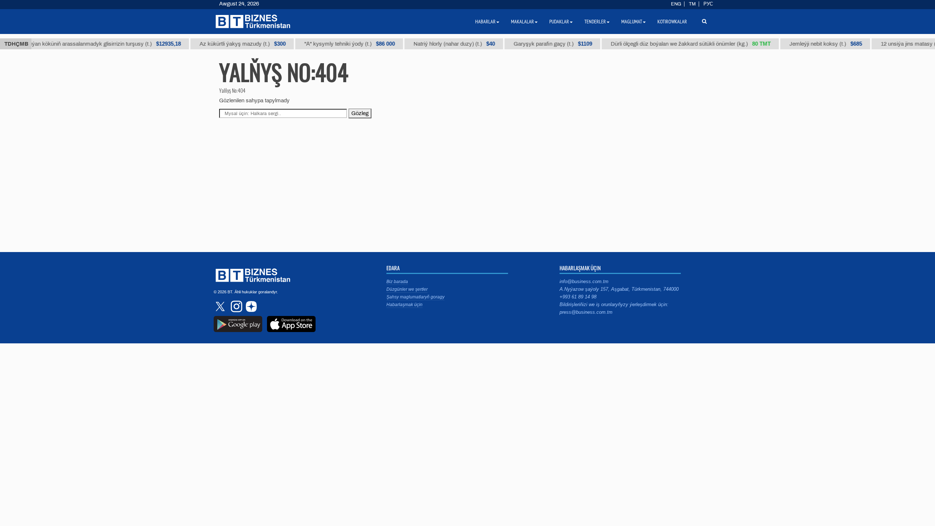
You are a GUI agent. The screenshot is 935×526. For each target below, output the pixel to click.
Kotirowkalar (672, 21)
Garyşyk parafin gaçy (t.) (544, 44)
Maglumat (631, 21)
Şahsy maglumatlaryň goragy (415, 297)
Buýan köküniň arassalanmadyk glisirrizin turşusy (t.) (95, 44)
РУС (708, 4)
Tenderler (595, 21)
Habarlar (485, 21)
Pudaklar (559, 21)
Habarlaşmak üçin (404, 304)
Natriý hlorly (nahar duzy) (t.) (446, 44)
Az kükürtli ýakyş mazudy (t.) (234, 44)
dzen (250, 306)
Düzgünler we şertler (407, 289)
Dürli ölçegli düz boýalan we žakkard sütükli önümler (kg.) (683, 44)
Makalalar (522, 21)
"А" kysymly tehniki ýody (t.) (341, 44)
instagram (235, 306)
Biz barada (397, 281)
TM (692, 4)
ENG (676, 4)
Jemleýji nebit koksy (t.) (817, 44)
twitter (221, 306)
